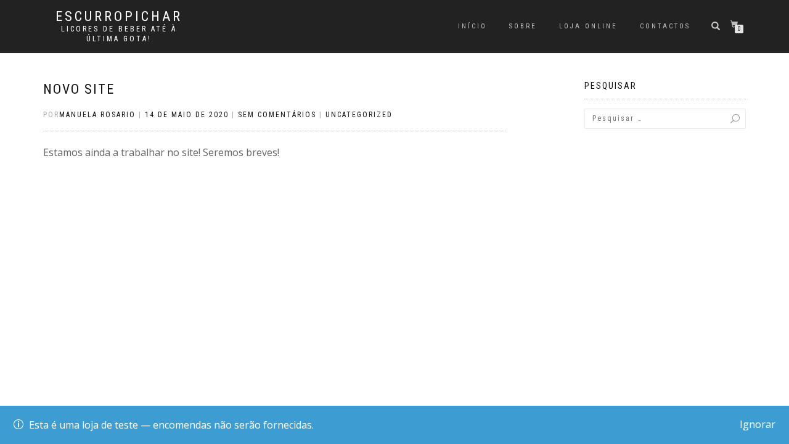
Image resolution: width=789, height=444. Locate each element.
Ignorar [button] (757, 424)
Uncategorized (359, 114)
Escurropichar (118, 16)
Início (472, 26)
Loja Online (588, 26)
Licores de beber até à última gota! (119, 34)
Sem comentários (277, 114)
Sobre (523, 26)
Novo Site (79, 89)
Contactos (665, 26)
